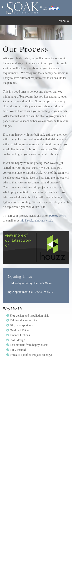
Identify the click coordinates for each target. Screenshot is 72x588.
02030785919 (57, 215)
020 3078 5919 (44, 292)
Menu (63, 21)
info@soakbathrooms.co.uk (36, 220)
